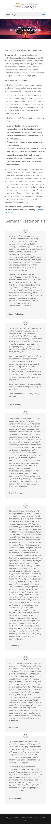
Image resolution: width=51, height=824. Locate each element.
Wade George (22, 817)
